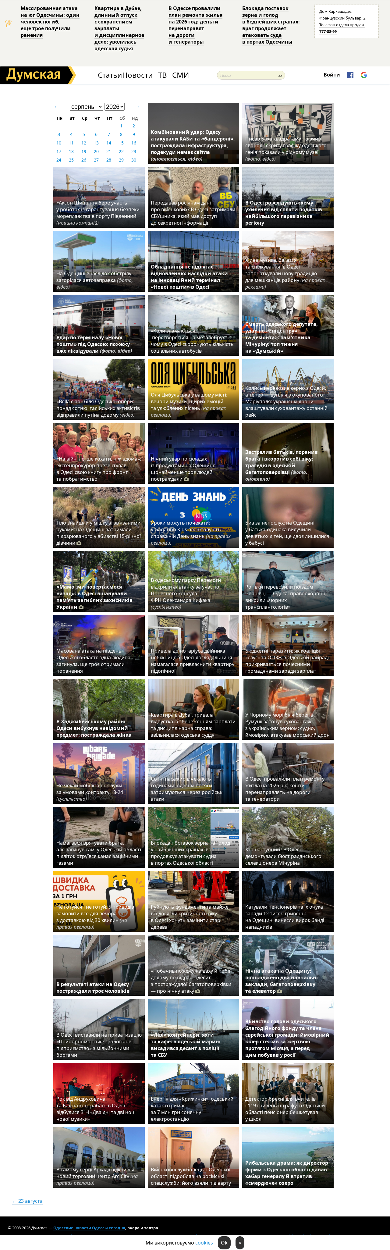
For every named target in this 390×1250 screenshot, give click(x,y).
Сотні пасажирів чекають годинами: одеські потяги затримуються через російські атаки (187, 788)
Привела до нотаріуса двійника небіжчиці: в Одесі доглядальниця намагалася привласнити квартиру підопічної (192, 660)
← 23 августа (27, 1201)
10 (58, 143)
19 (83, 151)
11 (71, 143)
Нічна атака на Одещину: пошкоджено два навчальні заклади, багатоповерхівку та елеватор (281, 980)
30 (133, 160)
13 (96, 143)
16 (133, 143)
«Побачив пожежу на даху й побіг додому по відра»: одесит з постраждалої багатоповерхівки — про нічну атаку (191, 980)
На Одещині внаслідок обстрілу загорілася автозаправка (94, 280)
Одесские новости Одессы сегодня (89, 1227)
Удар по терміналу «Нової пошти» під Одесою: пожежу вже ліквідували (94, 344)
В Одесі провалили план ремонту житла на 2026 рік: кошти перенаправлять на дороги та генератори (284, 788)
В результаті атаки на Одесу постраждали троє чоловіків (92, 987)
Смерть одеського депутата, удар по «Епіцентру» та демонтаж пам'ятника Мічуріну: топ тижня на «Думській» (281, 337)
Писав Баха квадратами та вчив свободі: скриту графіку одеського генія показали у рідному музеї (286, 148)
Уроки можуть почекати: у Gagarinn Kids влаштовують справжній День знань (191, 532)
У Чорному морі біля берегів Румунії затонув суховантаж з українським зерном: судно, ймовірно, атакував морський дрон (287, 724)
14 (108, 143)
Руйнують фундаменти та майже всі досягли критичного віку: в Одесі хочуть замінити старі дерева (190, 916)
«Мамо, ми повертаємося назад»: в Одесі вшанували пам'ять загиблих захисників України (94, 596)
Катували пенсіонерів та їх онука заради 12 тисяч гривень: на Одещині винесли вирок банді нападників (284, 916)
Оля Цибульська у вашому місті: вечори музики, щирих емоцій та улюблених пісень (189, 404)
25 (71, 160)
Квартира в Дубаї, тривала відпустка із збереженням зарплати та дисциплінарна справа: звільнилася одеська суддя (193, 724)
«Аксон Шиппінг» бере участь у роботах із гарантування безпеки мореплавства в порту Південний (98, 212)
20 (96, 151)
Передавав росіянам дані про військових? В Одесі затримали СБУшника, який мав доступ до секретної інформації (193, 212)
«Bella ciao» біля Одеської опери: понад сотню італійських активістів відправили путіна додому (98, 408)
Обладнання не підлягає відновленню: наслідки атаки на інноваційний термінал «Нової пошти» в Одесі (189, 276)
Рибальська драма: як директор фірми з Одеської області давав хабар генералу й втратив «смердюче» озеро (286, 1172)
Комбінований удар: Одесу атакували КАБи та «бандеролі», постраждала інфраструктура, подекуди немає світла (193, 145)
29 (121, 160)
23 (133, 151)
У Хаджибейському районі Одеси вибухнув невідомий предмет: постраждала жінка (94, 728)
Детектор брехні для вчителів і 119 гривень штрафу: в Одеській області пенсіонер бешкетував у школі (285, 1108)
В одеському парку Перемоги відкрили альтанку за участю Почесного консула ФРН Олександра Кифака (186, 593)
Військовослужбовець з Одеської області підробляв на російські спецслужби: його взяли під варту (191, 1176)
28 (108, 160)
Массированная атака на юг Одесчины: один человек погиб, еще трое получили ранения (50, 21)
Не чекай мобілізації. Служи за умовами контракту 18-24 (89, 792)
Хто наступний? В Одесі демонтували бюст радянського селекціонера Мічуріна (283, 856)
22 (121, 151)
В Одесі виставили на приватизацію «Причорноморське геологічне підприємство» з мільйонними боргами (99, 1044)
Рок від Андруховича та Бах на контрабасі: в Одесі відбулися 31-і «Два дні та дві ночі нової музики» (96, 1108)
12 (83, 143)
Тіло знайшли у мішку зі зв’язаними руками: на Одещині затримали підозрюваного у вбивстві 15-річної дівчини (98, 532)
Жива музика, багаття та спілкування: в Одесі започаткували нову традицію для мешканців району (285, 273)
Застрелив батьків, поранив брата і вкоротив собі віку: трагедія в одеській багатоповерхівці (281, 465)
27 (96, 160)
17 (58, 151)
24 (58, 160)
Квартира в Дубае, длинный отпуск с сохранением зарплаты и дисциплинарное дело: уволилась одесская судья (119, 28)
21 (108, 151)
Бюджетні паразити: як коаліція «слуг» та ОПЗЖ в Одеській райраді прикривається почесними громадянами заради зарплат (287, 660)
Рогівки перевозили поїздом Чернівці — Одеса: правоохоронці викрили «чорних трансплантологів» (286, 596)
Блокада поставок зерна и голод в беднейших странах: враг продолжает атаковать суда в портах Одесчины (271, 25)
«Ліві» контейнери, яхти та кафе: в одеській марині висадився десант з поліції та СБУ (186, 1044)
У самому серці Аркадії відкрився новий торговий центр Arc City (97, 1176)
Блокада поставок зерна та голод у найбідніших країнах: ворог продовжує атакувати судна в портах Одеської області (190, 852)
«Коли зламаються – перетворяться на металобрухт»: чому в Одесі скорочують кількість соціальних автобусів (192, 340)
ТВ (162, 75)
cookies (204, 1242)
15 (121, 143)
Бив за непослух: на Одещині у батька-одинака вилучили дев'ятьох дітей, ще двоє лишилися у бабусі (287, 532)
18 (71, 151)
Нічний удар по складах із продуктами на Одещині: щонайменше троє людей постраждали (183, 468)
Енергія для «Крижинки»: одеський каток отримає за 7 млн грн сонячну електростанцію (192, 1108)
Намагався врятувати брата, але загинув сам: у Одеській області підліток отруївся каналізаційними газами (98, 852)
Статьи (110, 75)
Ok (224, 1242)
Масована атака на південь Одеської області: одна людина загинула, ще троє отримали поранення (93, 660)
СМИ (180, 75)
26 (83, 160)
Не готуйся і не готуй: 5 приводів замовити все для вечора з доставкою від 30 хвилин (95, 916)
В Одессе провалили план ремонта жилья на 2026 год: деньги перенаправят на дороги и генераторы (195, 25)
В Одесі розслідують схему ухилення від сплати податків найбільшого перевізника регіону (283, 212)
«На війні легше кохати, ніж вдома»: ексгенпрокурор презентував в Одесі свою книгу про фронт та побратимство (98, 468)
